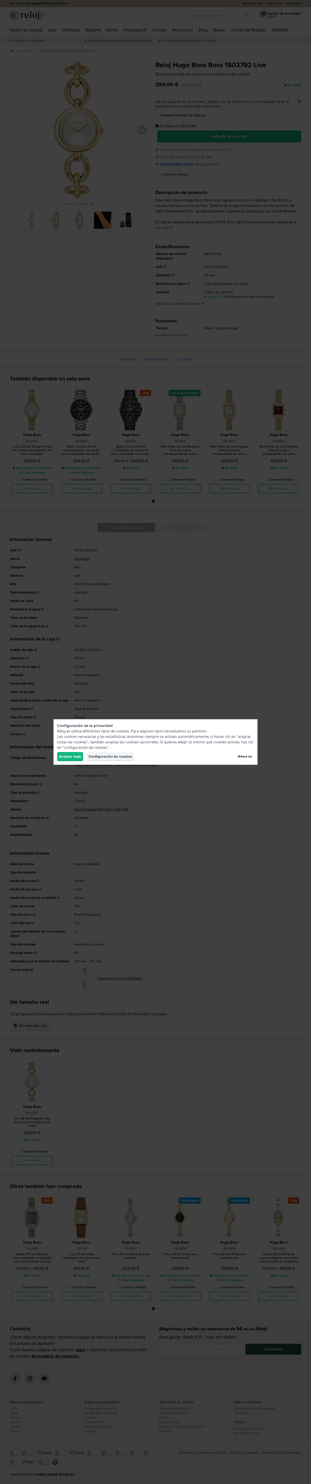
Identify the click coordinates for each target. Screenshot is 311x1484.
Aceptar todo (70, 756)
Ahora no (245, 756)
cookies (122, 731)
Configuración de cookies (111, 756)
